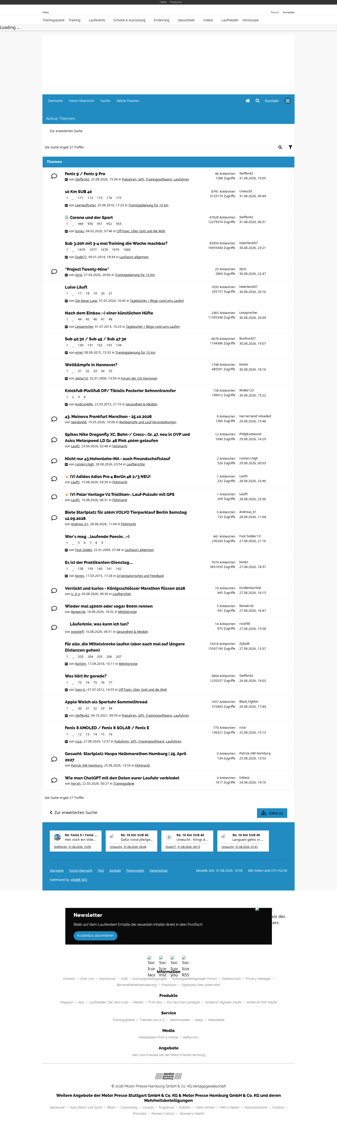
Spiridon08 (78, 422)
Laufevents (97, 20)
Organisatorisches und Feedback (140, 576)
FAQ (101, 871)
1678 (104, 250)
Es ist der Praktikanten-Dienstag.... (99, 562)
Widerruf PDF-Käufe (261, 1002)
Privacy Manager (258, 979)
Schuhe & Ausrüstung (129, 20)
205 (99, 657)
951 (99, 224)
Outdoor (278, 1107)
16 (110, 734)
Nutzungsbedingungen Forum (194, 979)
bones (79, 231)
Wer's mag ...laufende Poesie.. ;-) (97, 536)
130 (80, 345)
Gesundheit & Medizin (141, 404)
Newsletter (216, 1020)
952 (109, 224)
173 (99, 198)
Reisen (138, 1002)
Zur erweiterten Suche (66, 131)
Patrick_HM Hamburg (86, 765)
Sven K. (80, 690)
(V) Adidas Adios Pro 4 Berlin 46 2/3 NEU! (110, 476)
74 (87, 682)
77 (110, 682)
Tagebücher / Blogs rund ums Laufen (157, 301)
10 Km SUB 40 (78, 191)
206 (109, 657)
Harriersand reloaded (255, 416)
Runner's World (163, 1113)
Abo (81, 1002)
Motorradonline (255, 1107)
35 (110, 371)
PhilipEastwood (250, 434)
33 (95, 371)
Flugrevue (166, 1107)
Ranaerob (78, 612)
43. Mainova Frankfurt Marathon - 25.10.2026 (108, 416)
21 (110, 293)
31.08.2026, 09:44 (135, 847)
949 (80, 224)
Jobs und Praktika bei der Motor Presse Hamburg (168, 1055)
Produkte (175, 2)
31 (80, 371)
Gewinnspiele (180, 1020)
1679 (115, 250)
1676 (81, 250)
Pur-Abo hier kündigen (183, 1002)
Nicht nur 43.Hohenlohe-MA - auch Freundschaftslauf (117, 458)
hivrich (75, 783)
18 (87, 293)
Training (74, 20)
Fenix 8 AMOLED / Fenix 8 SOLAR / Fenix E (107, 727)
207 (119, 657)
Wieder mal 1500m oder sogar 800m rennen (109, 606)
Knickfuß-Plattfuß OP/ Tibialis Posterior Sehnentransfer (120, 390)
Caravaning (129, 1107)
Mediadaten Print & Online (158, 1037)
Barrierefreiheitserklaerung (137, 985)
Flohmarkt (119, 446)
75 (95, 682)
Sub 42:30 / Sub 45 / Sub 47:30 (95, 338)
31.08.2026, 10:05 (79, 847)
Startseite (57, 871)
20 (103, 293)
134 (119, 345)
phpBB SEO (79, 880)
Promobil (139, 1113)
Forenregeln (135, 871)
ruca (78, 741)
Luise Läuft (76, 287)
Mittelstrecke (127, 612)
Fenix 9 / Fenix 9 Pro (85, 173)
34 (103, 371)
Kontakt (69, 979)
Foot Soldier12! (250, 536)
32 (87, 371)
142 (119, 569)
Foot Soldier (83, 550)
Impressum (107, 979)
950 (90, 224)
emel (79, 352)
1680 (127, 250)
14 (95, 734)
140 (99, 569)
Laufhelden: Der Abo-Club (108, 1002)
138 (80, 569)
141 (109, 569)
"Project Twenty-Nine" (87, 269)
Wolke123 (246, 390)
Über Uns (87, 979)
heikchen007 (248, 243)
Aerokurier (57, 1107)
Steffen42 (82, 179)
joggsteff (77, 632)
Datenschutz (159, 871)
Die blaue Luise (86, 301)
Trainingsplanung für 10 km (148, 205)
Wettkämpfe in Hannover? (91, 364)
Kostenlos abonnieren (95, 935)
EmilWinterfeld (250, 588)
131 (90, 345)
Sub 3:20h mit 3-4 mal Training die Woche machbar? (116, 243)
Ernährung (161, 20)
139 (90, 569)
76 (103, 682)
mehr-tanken (205, 1107)
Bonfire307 (247, 338)
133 (109, 345)
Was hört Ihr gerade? (86, 676)
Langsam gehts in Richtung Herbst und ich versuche (248, 839)
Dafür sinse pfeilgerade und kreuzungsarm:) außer (137, 839)
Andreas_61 (79, 524)
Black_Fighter (249, 701)
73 (80, 682)
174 (109, 198)
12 (80, 734)
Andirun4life (84, 404)
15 (103, 734)
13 (87, 734)
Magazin (67, 1002)
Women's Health (192, 1113)
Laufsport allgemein (134, 257)
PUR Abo (155, 1002)
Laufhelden (229, 20)
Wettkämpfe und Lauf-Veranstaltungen (147, 422)
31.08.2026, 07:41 (246, 847)
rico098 (244, 624)
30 (80, 708)
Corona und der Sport (91, 217)
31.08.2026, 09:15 (188, 847)
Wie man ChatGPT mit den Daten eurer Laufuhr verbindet (122, 778)
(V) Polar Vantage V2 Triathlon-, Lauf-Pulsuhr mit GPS (122, 494)
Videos (208, 20)
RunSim (80, 664)
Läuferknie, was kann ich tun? (99, 624)
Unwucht (245, 191)
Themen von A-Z (152, 1020)
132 (99, 345)
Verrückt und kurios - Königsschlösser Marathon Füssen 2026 (125, 588)
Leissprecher (84, 327)
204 (90, 657)
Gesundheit (186, 20)
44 (80, 319)
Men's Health (229, 1107)
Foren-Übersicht (80, 871)
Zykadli (244, 644)
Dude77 (81, 257)
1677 (93, 250)
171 (80, 198)
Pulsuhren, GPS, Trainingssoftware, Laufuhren (155, 179)
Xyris (78, 275)
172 (90, 198)
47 (103, 319)
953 (119, 224)
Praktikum (169, 985)
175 (119, 198)
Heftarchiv (190, 1037)
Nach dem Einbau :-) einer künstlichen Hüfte (109, 313)
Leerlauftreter (85, 205)
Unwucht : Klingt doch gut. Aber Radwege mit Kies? (193, 839)
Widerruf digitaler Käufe (223, 1002)
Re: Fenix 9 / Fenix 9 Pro (81, 835)
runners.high (84, 464)
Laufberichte (136, 464)
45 (87, 319)
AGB (124, 979)
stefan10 (81, 378)
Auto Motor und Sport (86, 1107)
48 (110, 319)
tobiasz (244, 778)
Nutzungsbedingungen (150, 979)
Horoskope (251, 20)
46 (95, 319)
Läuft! (75, 446)
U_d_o (75, 594)
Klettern (185, 1107)
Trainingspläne (53, 20)
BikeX (111, 1107)
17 (80, 293)
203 (80, 657)
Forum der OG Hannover (139, 378)
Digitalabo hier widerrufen (201, 985)
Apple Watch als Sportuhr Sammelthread (106, 702)
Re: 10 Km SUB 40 (134, 835)
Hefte (163, 2)
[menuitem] (272, 100)
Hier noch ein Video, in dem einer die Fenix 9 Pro (81, 839)
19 (95, 293)
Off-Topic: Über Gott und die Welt (141, 231)
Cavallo (148, 1107)
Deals (199, 1020)
